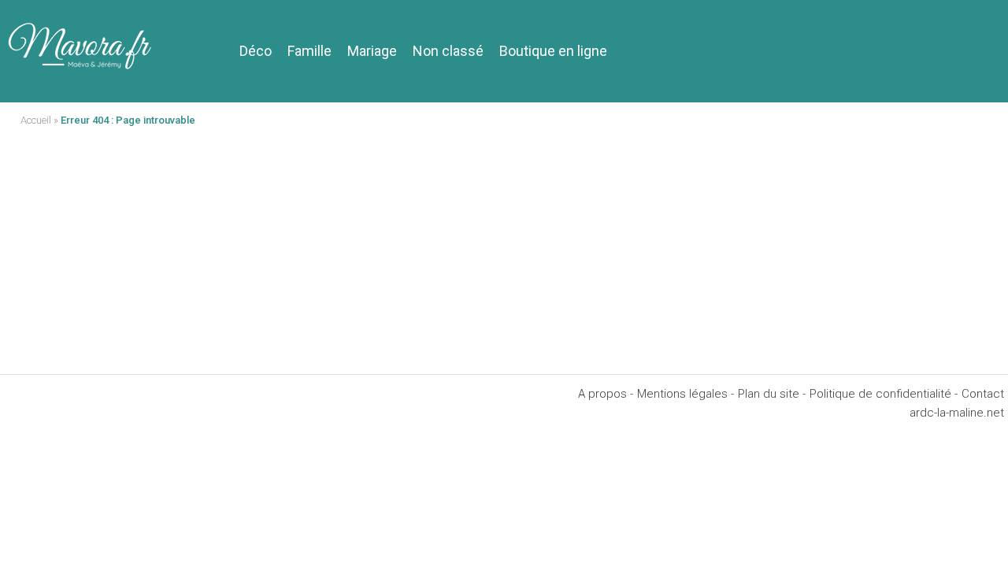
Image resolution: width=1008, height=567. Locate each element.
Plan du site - (772, 394)
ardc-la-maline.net (957, 413)
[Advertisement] (504, 256)
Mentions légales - (685, 394)
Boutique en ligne (553, 51)
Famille (309, 51)
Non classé (448, 51)
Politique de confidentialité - (884, 394)
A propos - (605, 394)
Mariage (372, 51)
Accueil (35, 120)
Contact (983, 394)
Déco (255, 51)
